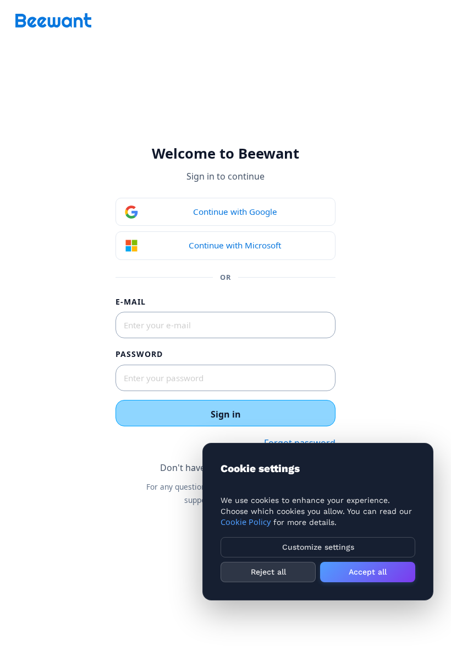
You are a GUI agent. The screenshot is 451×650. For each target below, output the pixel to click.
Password (139, 354)
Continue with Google (235, 211)
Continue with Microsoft (235, 245)
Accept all (368, 571)
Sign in (226, 414)
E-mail (131, 301)
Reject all (268, 571)
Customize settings (318, 547)
